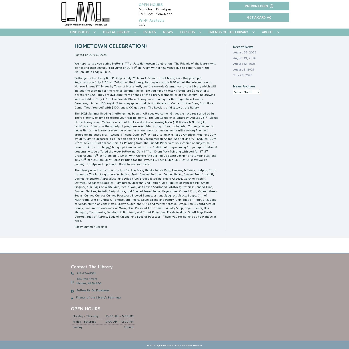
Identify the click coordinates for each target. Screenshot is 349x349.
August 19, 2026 (244, 58)
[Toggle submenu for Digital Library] (135, 32)
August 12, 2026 (244, 63)
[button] (259, 6)
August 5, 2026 (244, 69)
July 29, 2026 (242, 75)
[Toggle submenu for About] (278, 32)
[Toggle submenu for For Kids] (200, 32)
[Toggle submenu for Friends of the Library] (253, 32)
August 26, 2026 (244, 52)
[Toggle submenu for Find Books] (95, 32)
